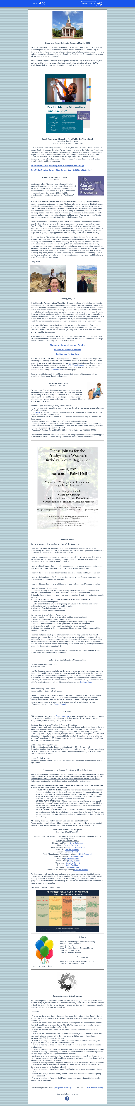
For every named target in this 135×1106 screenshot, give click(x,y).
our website (56, 369)
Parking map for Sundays (67, 354)
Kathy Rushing (74, 861)
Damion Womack (71, 845)
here (38, 412)
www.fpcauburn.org (95, 1088)
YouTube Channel (76, 365)
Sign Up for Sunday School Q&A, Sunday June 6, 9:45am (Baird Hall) (61, 170)
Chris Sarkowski (76, 843)
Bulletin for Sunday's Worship (67, 350)
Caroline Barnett (78, 847)
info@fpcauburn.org (63, 1088)
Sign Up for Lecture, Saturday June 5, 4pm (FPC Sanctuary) (57, 166)
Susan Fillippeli (60, 704)
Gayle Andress (86, 682)
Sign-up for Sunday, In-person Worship (67, 345)
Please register (62, 716)
